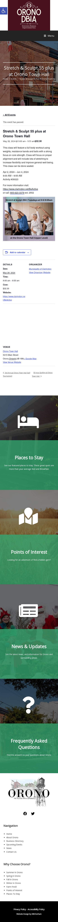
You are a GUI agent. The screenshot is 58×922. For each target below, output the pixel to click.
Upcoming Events (14, 844)
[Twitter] (32, 813)
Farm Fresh (11, 886)
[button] (3, 10)
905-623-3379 (17, 192)
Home (9, 834)
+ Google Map (30, 358)
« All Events (9, 114)
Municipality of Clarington (40, 268)
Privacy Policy (20, 909)
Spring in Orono (13, 876)
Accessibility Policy (36, 909)
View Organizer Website (39, 272)
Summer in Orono (14, 872)
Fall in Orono (12, 879)
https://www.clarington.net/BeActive (20, 189)
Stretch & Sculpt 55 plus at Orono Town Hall (37, 79)
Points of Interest (14, 890)
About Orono (12, 837)
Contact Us (11, 851)
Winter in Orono (13, 883)
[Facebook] (25, 813)
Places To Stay (13, 893)
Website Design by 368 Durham (29, 914)
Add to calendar (17, 252)
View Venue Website (12, 362)
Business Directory (15, 841)
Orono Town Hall (10, 351)
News (9, 848)
